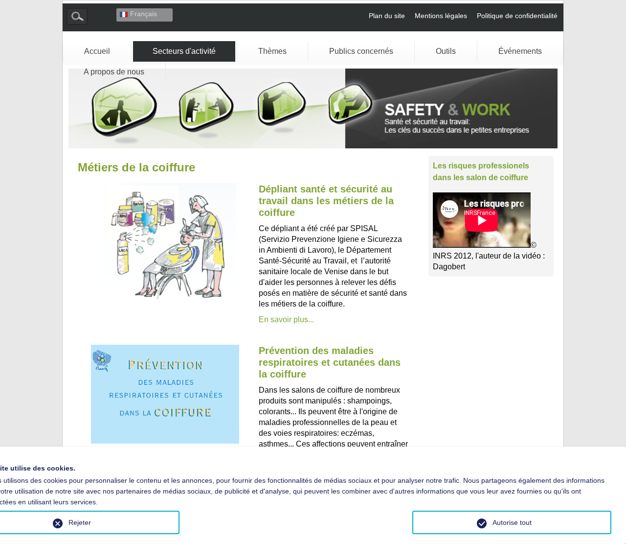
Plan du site (387, 16)
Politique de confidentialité (517, 16)
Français (143, 14)
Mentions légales (441, 16)
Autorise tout (512, 522)
